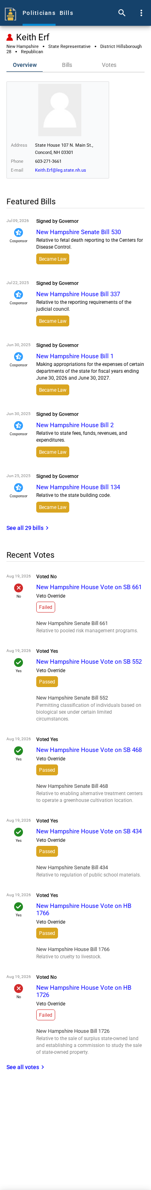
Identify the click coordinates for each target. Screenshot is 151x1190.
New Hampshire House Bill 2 (75, 425)
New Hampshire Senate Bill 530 (78, 232)
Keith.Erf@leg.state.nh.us (60, 170)
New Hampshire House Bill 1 (75, 356)
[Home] (10, 13)
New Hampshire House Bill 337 (78, 294)
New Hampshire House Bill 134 (78, 487)
